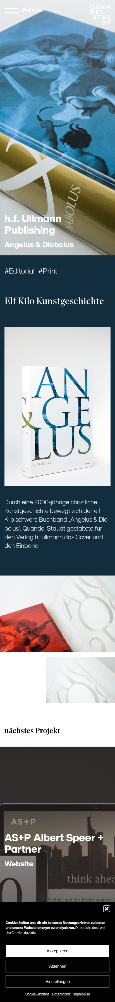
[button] (106, 909)
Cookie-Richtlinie (37, 994)
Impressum (81, 994)
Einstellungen (57, 981)
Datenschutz (61, 994)
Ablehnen (57, 966)
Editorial (22, 271)
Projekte (32, 10)
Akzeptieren (57, 950)
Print (50, 271)
